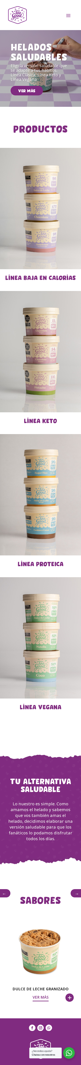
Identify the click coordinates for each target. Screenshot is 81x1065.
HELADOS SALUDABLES (39, 51)
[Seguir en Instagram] (40, 1028)
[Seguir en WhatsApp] (48, 1028)
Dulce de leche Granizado (40, 988)
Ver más (27, 90)
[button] (5, 893)
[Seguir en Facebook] (32, 1028)
